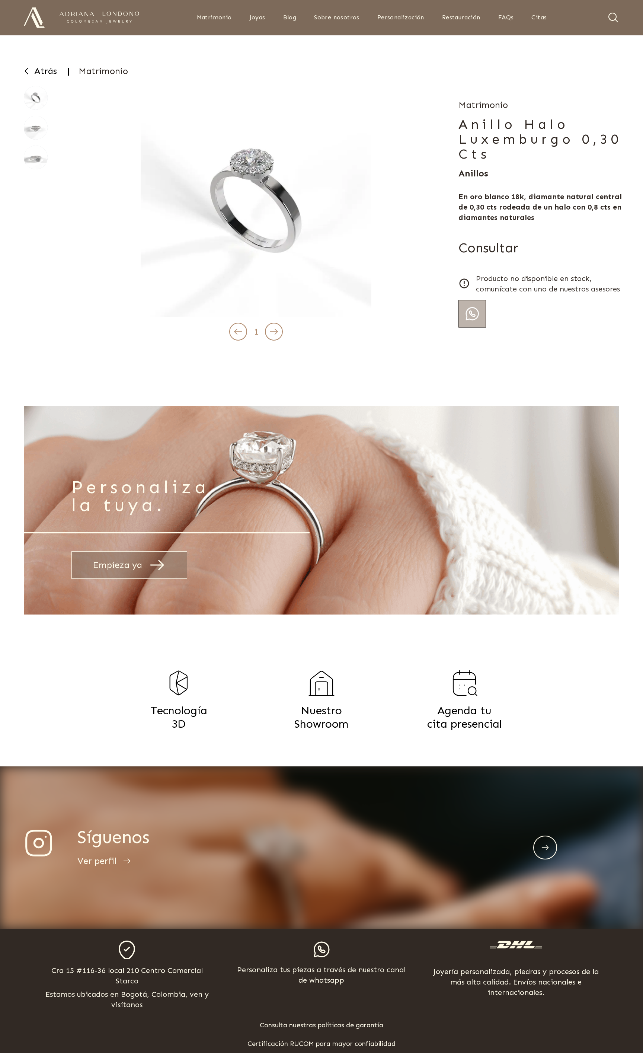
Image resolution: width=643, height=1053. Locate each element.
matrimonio (103, 71)
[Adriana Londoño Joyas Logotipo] (99, 17)
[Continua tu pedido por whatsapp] (472, 314)
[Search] (613, 17)
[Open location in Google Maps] (127, 950)
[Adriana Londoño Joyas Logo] (34, 17)
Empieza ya (117, 564)
